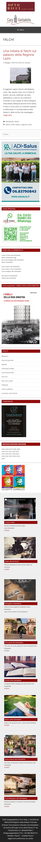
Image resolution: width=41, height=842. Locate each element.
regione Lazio (26, 124)
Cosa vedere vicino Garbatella (11, 269)
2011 (6, 451)
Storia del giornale (7, 360)
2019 (17, 454)
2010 (3, 451)
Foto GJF (5, 377)
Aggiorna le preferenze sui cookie (20, 838)
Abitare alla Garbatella (9, 278)
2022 (10, 456)
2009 (18, 449)
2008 (14, 449)
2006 (7, 449)
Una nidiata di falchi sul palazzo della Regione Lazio (19, 54)
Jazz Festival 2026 (8, 372)
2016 (6, 454)
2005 (3, 449)
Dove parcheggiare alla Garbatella (13, 260)
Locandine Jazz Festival (9, 393)
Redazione (5, 356)
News (17, 121)
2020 (3, 456)
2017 (10, 454)
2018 (13, 454)
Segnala (4, 364)
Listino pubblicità (7, 389)
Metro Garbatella (7, 262)
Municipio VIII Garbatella (9, 276)
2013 (13, 451)
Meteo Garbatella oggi (9, 257)
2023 (14, 456)
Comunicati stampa (8, 368)
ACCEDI (6, 530)
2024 (18, 456)
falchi (8, 124)
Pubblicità (5, 385)
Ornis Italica (15, 124)
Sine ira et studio (7, 381)
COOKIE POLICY (28, 836)
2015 (3, 454)
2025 (3, 458)
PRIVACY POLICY (13, 836)
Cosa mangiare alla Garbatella (11, 271)
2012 (10, 451)
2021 (7, 456)
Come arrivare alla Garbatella (11, 255)
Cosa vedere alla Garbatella (10, 266)
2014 (17, 451)
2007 (10, 449)
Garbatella (10, 121)
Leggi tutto (7, 115)
